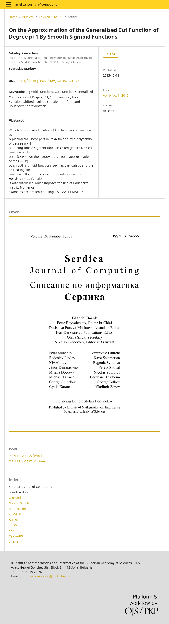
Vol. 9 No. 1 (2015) (50, 17)
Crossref (15, 498)
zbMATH (15, 514)
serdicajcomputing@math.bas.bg (46, 576)
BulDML (14, 520)
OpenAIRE (16, 536)
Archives (27, 17)
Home (13, 17)
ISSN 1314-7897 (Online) (27, 461)
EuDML (14, 525)
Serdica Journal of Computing (36, 4)
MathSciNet (17, 509)
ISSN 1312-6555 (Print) (25, 456)
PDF (112, 54)
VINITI (13, 542)
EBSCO (14, 531)
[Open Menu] (8, 4)
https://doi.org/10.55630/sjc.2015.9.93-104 (48, 81)
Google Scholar (20, 503)
